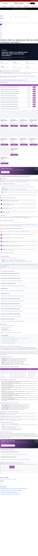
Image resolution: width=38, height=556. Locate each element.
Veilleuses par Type (26, 6)
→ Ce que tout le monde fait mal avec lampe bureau (8, 341)
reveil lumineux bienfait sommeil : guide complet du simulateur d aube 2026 (13, 488)
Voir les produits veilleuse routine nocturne (8, 445)
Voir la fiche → (4, 125)
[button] (19, 19)
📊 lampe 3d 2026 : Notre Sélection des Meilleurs (8, 492)
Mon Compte (32, 3)
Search (1, 21)
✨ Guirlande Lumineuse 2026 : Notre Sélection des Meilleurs (10, 490)
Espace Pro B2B (15, 8)
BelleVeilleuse (19, 3)
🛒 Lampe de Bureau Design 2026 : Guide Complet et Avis (10, 494)
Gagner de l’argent (22, 8)
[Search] (1, 24)
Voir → (34, 87)
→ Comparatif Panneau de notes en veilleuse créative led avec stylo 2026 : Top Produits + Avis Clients (14, 338)
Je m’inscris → (12, 467)
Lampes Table (19, 6)
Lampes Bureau (12, 6)
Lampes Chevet (5, 6)
